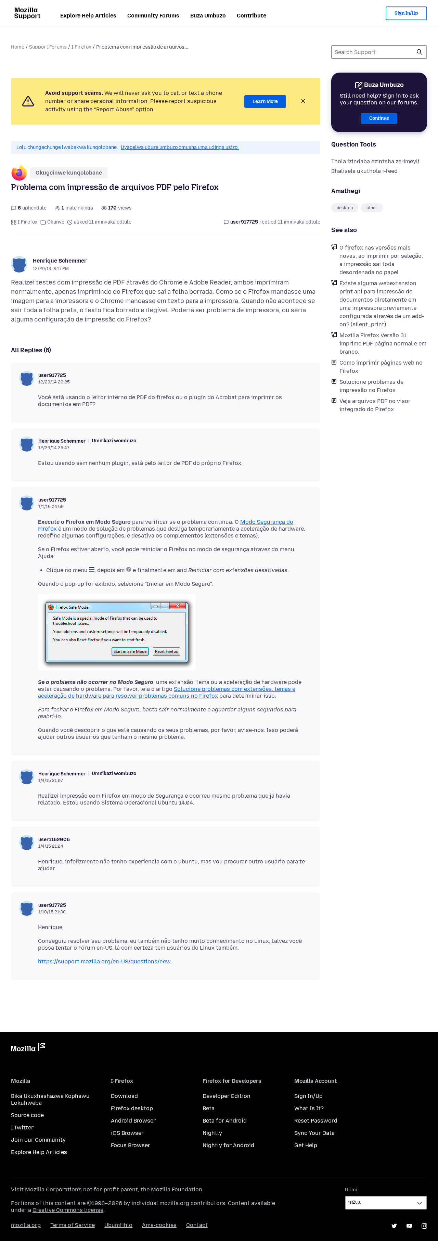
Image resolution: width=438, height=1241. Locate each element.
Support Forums (48, 47)
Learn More (265, 101)
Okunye (55, 222)
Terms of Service (72, 1225)
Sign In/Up (406, 13)
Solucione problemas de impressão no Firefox (371, 386)
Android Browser (133, 1120)
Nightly (212, 1133)
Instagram (424, 1226)
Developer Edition (226, 1096)
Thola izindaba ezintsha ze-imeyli (375, 161)
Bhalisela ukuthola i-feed (364, 171)
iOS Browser (127, 1133)
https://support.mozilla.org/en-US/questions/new (104, 961)
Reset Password (315, 1120)
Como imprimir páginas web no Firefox (381, 366)
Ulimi (351, 1190)
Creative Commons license (68, 1210)
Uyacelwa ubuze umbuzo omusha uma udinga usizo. (180, 147)
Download (124, 1096)
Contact (197, 1225)
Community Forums (153, 15)
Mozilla (28, 1048)
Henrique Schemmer (60, 260)
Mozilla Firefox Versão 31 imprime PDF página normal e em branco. (382, 343)
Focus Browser (130, 1145)
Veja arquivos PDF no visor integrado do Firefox (375, 405)
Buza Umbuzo (208, 15)
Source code (27, 1115)
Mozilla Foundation (176, 1189)
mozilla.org (26, 1225)
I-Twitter (22, 1127)
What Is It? (309, 1108)
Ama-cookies (159, 1225)
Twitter (394, 1226)
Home (17, 47)
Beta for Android (225, 1120)
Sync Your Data (314, 1133)
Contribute (251, 15)
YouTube (409, 1226)
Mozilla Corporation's (53, 1189)
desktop (345, 207)
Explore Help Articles (88, 15)
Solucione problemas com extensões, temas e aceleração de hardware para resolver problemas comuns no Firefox (166, 692)
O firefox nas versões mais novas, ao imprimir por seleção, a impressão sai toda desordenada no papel (381, 260)
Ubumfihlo (118, 1225)
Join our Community (38, 1140)
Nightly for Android (228, 1145)
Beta (209, 1108)
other (371, 207)
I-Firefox (81, 47)
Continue (379, 118)
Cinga (419, 52)
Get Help (305, 1145)
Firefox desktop (132, 1108)
